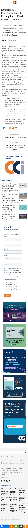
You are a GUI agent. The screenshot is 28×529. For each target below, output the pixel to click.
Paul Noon (6, 211)
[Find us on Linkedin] (7, 481)
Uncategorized (23, 503)
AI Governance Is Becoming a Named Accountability (9, 208)
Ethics (3, 508)
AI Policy (13, 457)
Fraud (12, 495)
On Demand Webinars (22, 489)
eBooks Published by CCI (4, 504)
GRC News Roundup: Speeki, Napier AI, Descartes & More (9, 186)
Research (22, 495)
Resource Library (22, 497)
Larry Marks (6, 202)
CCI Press (4, 489)
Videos (21, 505)
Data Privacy (3, 500)
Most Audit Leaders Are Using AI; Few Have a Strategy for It (10, 217)
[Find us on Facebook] (1, 481)
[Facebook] (7, 128)
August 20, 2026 (20, 220)
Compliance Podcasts (4, 494)
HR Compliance (13, 503)
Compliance (4, 491)
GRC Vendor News (9, 6)
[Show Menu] (2, 2)
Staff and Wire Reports (9, 220)
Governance (14, 497)
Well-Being (22, 509)
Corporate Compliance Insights (11, 190)
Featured (13, 489)
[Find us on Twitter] (4, 481)
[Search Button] (25, 452)
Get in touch (14, 468)
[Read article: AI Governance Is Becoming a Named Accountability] (23, 207)
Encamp (5, 30)
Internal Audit (12, 507)
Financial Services (13, 491)
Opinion (21, 492)
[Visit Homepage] (15, 2)
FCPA (2, 510)
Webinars (22, 507)
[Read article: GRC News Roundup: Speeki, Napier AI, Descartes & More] (23, 186)
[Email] (10, 128)
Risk (20, 501)
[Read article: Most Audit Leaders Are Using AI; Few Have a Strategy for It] (23, 216)
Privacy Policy (5, 457)
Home (2, 6)
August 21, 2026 (7, 191)
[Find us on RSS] (9, 481)
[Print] (13, 128)
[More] (25, 526)
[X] (16, 128)
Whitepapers (23, 512)
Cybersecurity (5, 497)
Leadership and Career (13, 511)
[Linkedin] (3, 128)
